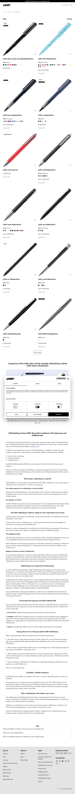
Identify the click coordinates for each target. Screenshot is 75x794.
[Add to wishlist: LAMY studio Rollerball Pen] (35, 220)
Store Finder (24, 760)
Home (4, 11)
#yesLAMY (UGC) (43, 775)
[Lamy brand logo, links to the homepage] (7, 5)
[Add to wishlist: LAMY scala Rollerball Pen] (70, 275)
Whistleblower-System (44, 778)
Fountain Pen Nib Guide (10, 763)
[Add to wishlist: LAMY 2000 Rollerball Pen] (35, 329)
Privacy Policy (42, 768)
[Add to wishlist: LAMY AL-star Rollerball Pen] (35, 111)
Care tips (5, 760)
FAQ (4, 757)
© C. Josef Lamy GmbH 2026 (65, 788)
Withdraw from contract (45, 765)
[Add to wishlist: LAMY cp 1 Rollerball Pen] (35, 275)
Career (23, 753)
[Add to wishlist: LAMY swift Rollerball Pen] (70, 165)
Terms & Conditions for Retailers (45, 758)
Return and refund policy (45, 762)
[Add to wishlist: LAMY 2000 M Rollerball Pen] (70, 329)
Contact (5, 753)
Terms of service (42, 753)
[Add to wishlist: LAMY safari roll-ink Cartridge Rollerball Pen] (35, 54)
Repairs (5, 766)
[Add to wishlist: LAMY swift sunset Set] (35, 165)
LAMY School (7, 773)
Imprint (40, 781)
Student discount (8, 779)
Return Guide (7, 769)
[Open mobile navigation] (71, 5)
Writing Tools (9, 11)
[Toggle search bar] (63, 5)
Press (22, 757)
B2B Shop (6, 776)
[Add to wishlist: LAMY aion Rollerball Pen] (70, 220)
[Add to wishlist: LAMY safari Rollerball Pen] (70, 54)
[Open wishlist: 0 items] (68, 5)
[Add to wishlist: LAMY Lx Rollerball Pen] (70, 111)
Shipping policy (43, 772)
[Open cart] (65, 5)
